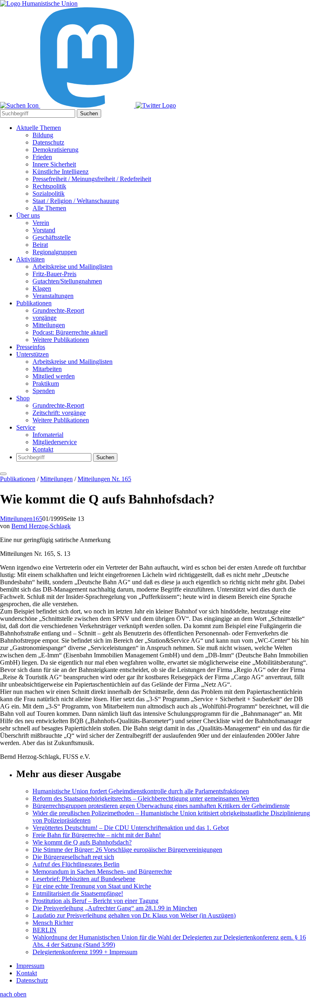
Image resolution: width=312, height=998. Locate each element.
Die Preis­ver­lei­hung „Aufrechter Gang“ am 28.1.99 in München (114, 908)
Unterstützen (32, 354)
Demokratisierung (55, 149)
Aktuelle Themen (38, 127)
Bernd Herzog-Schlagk (41, 526)
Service (25, 427)
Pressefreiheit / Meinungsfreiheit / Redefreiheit (91, 178)
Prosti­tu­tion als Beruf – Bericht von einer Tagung (95, 900)
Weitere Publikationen (60, 339)
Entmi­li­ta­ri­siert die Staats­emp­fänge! (77, 893)
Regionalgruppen (54, 251)
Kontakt (42, 449)
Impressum (30, 965)
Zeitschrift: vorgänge (59, 412)
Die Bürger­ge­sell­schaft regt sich (73, 856)
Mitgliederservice (54, 442)
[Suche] (20, 105)
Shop (23, 398)
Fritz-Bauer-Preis (54, 273)
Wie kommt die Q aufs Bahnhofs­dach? (82, 842)
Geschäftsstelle (51, 237)
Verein (40, 222)
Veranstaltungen (53, 295)
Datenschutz (48, 142)
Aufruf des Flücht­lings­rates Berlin (75, 864)
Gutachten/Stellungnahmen (67, 281)
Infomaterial (47, 434)
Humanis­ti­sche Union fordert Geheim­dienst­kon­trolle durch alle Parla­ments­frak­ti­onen (140, 791)
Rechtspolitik (49, 186)
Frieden (42, 156)
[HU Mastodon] (88, 105)
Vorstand (43, 230)
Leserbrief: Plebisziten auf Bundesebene (83, 878)
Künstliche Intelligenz (60, 171)
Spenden (43, 390)
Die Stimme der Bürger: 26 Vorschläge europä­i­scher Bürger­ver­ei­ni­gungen (127, 849)
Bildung (42, 135)
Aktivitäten (30, 259)
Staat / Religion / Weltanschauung (75, 200)
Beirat (40, 244)
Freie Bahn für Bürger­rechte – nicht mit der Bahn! (96, 835)
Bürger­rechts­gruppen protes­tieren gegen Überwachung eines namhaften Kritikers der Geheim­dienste (161, 805)
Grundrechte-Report (58, 310)
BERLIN (44, 930)
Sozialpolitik (48, 193)
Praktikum (45, 383)
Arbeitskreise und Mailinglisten (72, 266)
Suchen (89, 113)
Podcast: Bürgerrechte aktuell (70, 332)
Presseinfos (30, 346)
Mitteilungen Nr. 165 (104, 478)
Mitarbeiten (47, 368)
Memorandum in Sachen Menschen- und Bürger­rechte (102, 871)
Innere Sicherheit (54, 164)
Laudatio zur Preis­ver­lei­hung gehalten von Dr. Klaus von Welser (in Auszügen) (134, 915)
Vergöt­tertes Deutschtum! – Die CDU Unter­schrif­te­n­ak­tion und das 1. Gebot (130, 827)
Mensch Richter (52, 922)
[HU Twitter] (156, 105)
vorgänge (44, 317)
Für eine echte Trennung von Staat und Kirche (91, 886)
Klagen (41, 288)
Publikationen (34, 303)
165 (37, 518)
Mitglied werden (53, 376)
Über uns (28, 215)
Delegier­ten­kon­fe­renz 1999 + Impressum (84, 951)
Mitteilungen (48, 325)
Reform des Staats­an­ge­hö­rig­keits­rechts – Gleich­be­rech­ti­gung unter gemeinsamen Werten (145, 798)
